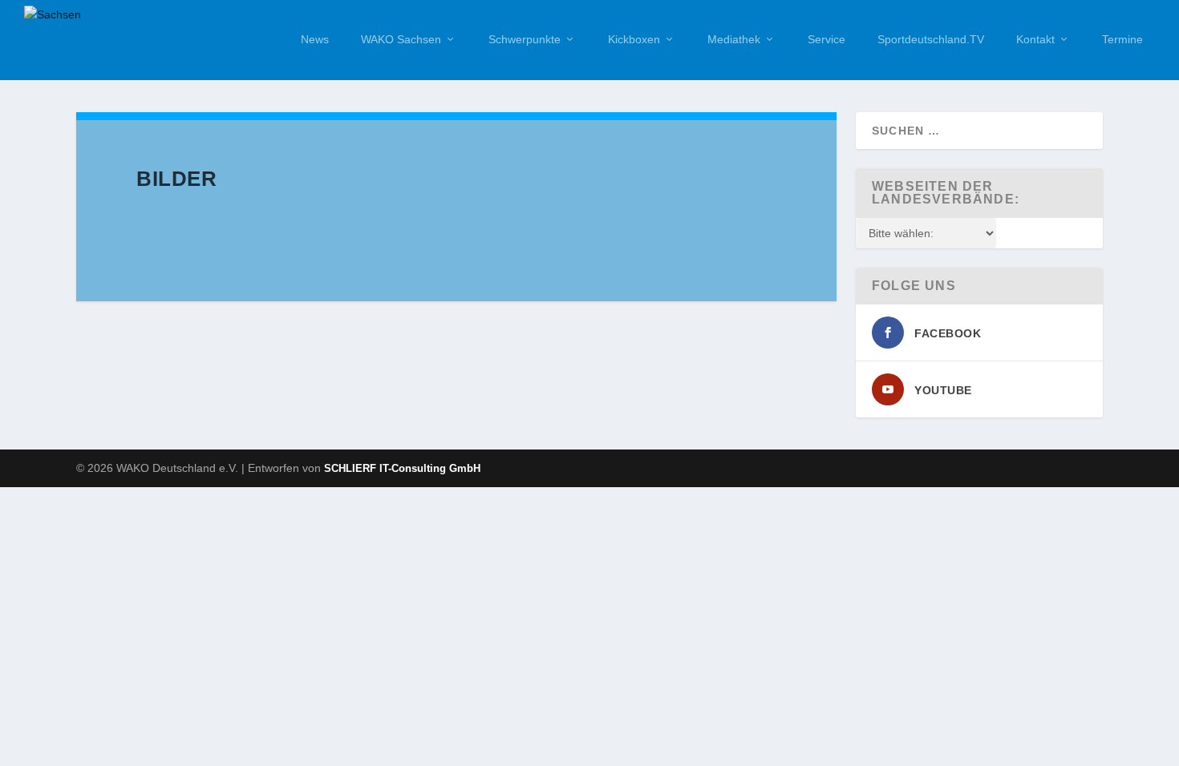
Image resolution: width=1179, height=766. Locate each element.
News (315, 39)
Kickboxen (634, 39)
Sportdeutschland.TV (930, 39)
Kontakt (1035, 39)
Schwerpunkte (524, 39)
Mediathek (733, 39)
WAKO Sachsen (401, 39)
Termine (1122, 39)
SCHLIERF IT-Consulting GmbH (402, 468)
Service (826, 39)
